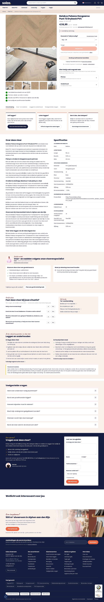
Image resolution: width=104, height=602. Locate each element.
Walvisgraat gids (69, 564)
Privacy (96, 599)
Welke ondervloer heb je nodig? (69, 312)
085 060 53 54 (76, 61)
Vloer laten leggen (51, 557)
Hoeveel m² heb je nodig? (69, 36)
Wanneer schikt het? (72, 470)
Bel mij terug (72, 481)
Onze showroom (87, 557)
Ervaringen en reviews (89, 559)
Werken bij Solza (87, 564)
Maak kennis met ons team (21, 262)
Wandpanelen (32, 559)
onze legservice (40, 239)
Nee (53, 306)
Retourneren (49, 564)
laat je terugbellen (87, 61)
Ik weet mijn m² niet (92, 36)
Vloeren (30, 554)
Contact (63, 107)
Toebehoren (31, 566)
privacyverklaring (32, 544)
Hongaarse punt (30, 583)
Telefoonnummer (71, 464)
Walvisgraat (20, 583)
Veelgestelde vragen (51, 107)
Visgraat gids (68, 561)
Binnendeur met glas (86, 583)
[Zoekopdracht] (75, 3)
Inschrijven (93, 542)
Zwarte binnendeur (73, 583)
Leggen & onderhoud (36, 107)
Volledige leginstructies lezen (15, 361)
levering (85, 64)
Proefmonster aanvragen (53, 554)
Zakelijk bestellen (87, 561)
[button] (102, 3)
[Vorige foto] (8, 48)
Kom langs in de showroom (80, 126)
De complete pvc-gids (66, 306)
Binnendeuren (32, 557)
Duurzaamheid (87, 566)
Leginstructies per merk (71, 573)
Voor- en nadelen (21, 107)
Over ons (85, 554)
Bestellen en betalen (52, 559)
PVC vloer (12, 149)
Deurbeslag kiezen (69, 571)
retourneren (91, 64)
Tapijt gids (67, 559)
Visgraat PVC (10, 583)
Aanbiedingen (32, 569)
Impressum (90, 599)
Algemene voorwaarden (78, 599)
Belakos (61, 21)
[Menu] (101, 585)
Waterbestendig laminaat (58, 583)
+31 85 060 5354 (10, 564)
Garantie (48, 566)
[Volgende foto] (54, 48)
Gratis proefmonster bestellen (79, 58)
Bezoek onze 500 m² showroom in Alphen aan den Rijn (23, 98)
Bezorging (49, 561)
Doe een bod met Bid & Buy (17, 126)
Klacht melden (50, 569)
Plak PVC (10, 11)
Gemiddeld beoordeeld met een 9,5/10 (19, 92)
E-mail (84, 457)
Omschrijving (10, 107)
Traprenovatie (32, 561)
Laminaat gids (68, 557)
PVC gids (66, 554)
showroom (13, 219)
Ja (48, 306)
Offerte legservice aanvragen (50, 126)
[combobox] (52, 3)
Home (4, 11)
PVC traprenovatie (39, 586)
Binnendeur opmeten (70, 569)
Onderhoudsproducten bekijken (63, 359)
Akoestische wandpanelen (24, 586)
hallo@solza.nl (42, 458)
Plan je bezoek (12, 529)
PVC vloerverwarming (43, 583)
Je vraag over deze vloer (74, 442)
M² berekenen (68, 566)
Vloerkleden (31, 564)
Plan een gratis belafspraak (35, 287)
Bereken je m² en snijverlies (67, 303)
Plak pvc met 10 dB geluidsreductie (70, 309)
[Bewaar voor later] (98, 3)
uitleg (90, 52)
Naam (68, 457)
